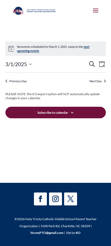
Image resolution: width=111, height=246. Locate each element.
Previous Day (18, 81)
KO (78, 233)
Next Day (95, 81)
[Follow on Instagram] (55, 198)
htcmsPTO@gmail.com (46, 233)
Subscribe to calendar (52, 112)
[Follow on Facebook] (40, 198)
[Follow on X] (70, 198)
